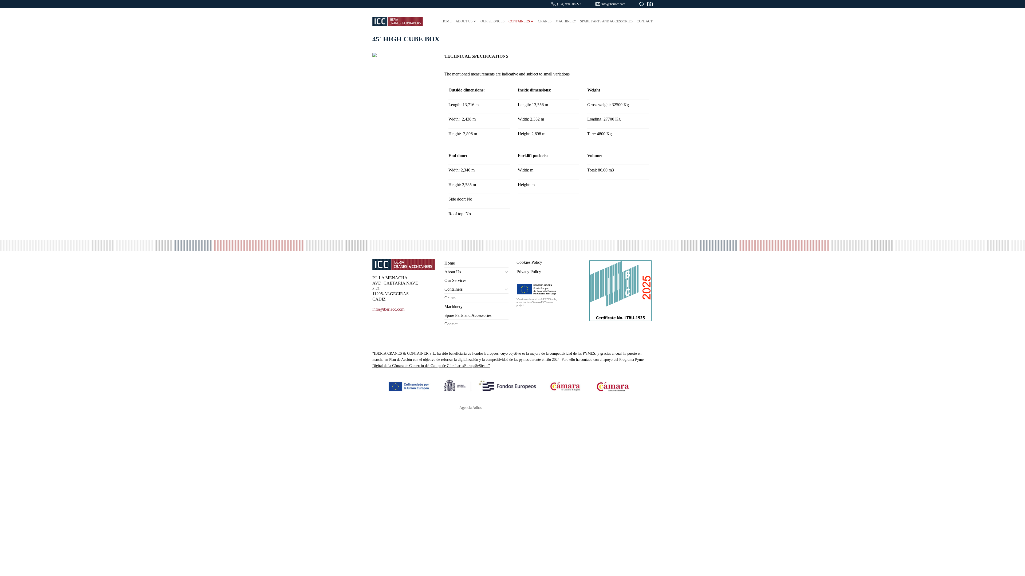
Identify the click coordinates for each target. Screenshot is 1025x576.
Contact (451, 324)
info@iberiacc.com (613, 4)
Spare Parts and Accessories (467, 315)
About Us (452, 272)
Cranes (450, 297)
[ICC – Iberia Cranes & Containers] (397, 21)
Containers (453, 289)
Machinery (453, 306)
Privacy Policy (529, 271)
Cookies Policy (529, 262)
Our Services (455, 280)
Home (449, 263)
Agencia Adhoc (470, 407)
